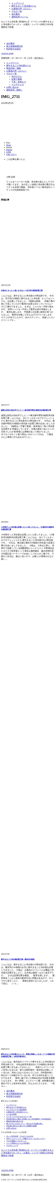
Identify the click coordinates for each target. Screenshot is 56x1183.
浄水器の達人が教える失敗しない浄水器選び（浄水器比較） (29, 1119)
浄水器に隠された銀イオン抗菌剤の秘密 (21, 1126)
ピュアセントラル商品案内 (16, 1110)
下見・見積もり (18, 82)
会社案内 (10, 43)
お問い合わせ (12, 87)
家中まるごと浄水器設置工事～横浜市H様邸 (18, 959)
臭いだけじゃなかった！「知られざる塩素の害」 (24, 1124)
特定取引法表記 (13, 49)
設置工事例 (16, 79)
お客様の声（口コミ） (16, 71)
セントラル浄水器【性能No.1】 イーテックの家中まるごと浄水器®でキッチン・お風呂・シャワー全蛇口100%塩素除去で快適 (27, 1153)
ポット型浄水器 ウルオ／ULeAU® (19, 1136)
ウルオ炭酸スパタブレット (16, 1141)
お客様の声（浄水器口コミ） (17, 1112)
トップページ (12, 63)
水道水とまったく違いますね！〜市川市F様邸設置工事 (22, 290)
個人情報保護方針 (14, 46)
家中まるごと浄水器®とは (18, 65)
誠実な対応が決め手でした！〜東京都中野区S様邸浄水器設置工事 (26, 410)
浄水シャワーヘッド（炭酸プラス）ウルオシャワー (25, 1139)
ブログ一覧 (11, 74)
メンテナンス (17, 84)
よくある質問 (11, 1114)
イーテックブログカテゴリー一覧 (19, 1117)
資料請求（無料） (14, 90)
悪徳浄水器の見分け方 (14, 1121)
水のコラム (16, 76)
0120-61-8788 (7, 53)
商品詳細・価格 (13, 68)
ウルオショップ (12, 1146)
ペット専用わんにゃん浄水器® (18, 1143)
